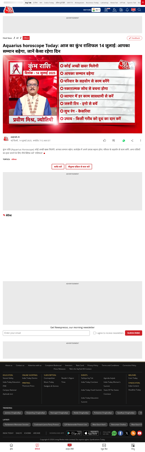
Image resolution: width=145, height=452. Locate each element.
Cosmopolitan (49, 378)
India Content (133, 386)
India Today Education (11, 382)
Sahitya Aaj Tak (87, 378)
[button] (133, 447)
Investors (68, 365)
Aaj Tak (28, 3)
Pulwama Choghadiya (103, 413)
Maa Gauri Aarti (99, 424)
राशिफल (26, 38)
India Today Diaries (29, 378)
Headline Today (134, 390)
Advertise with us (34, 365)
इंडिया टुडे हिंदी (60, 3)
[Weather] (114, 10)
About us (8, 365)
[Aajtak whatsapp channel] (114, 433)
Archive (36, 433)
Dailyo (19, 433)
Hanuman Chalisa (118, 424)
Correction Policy (129, 365)
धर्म (17, 38)
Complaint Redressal (53, 365)
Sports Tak (131, 3)
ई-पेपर (35, 3)
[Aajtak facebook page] (120, 433)
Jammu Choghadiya (13, 413)
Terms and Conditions (110, 365)
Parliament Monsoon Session (17, 424)
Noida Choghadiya (81, 413)
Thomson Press (28, 386)
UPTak (122, 3)
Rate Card (80, 365)
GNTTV (70, 3)
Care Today (132, 378)
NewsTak (114, 3)
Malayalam (79, 3)
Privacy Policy (93, 365)
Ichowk (27, 433)
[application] (72, 94)
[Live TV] (133, 10)
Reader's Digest (67, 378)
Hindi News (7, 38)
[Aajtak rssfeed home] (133, 433)
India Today (49, 3)
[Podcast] (121, 9)
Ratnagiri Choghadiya (59, 413)
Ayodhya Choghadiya (125, 413)
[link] (143, 2)
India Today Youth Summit (91, 390)
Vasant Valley (8, 378)
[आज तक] (9, 10)
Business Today (92, 3)
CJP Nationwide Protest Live (75, 424)
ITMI (4, 386)
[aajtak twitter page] (126, 433)
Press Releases (60, 369)
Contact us (20, 365)
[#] (123, 140)
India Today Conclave (89, 382)
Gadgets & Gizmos (51, 386)
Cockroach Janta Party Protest (46, 424)
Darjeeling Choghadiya (35, 413)
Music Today (49, 382)
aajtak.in (15, 136)
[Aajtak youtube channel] (139, 433)
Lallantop (104, 3)
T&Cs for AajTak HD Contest (80, 369)
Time (63, 382)
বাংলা (41, 3)
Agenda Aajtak (109, 378)
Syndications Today (97, 439)
